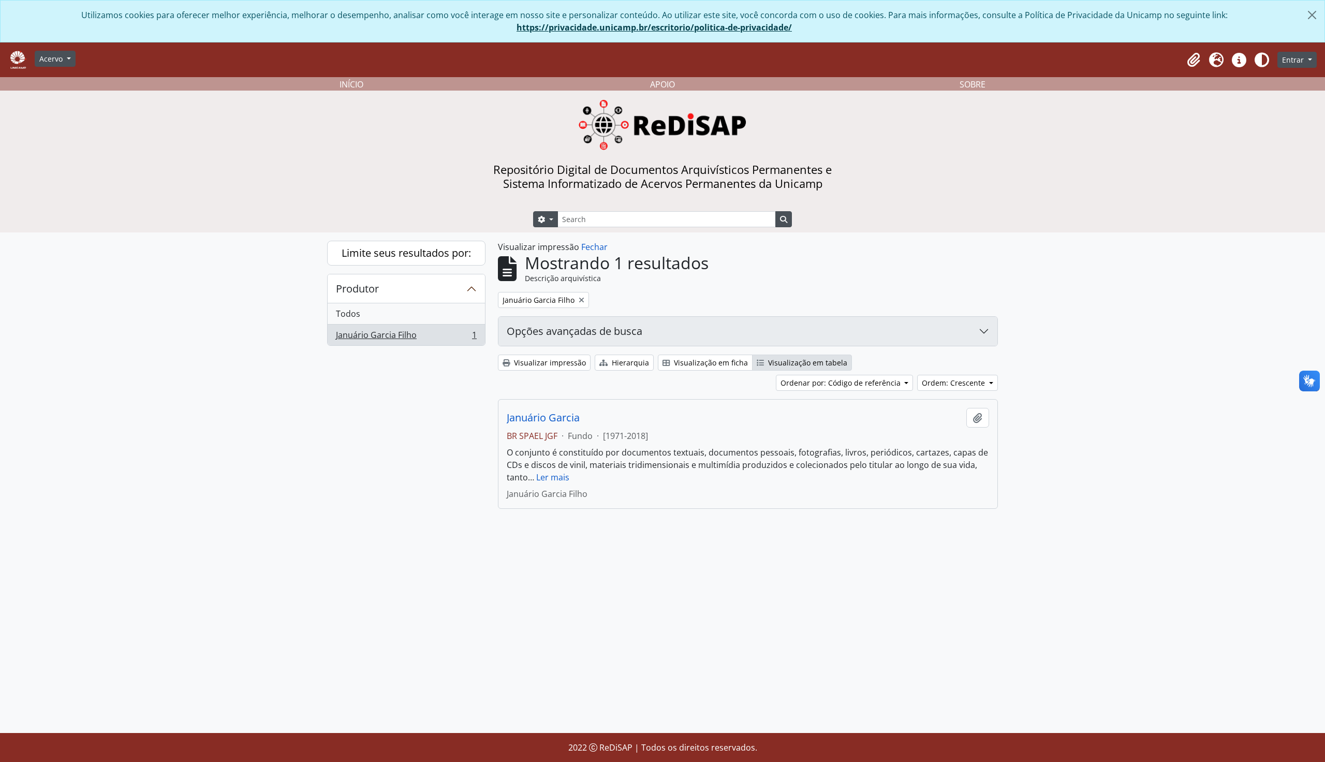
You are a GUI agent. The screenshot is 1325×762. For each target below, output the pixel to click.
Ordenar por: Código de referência (842, 383)
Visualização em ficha (710, 363)
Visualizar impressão (549, 363)
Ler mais (552, 477)
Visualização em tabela (806, 363)
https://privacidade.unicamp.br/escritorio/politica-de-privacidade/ (654, 27)
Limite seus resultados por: (406, 253)
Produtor (357, 289)
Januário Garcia (543, 418)
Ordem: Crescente (954, 383)
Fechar (594, 247)
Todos (348, 313)
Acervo (52, 59)
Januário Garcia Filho (406, 337)
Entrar (1294, 60)
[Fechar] (1312, 15)
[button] (1193, 60)
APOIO (662, 84)
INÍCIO (351, 84)
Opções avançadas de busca (574, 331)
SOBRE (972, 84)
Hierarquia (629, 363)
